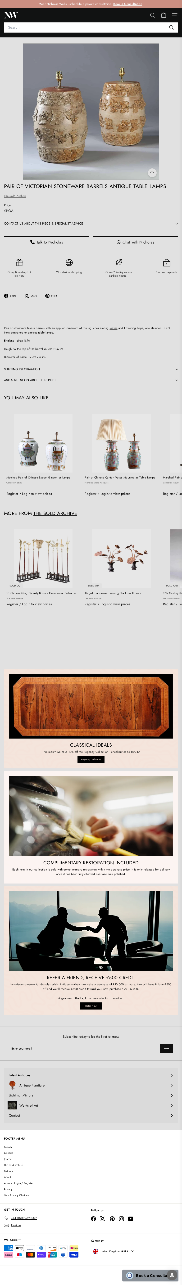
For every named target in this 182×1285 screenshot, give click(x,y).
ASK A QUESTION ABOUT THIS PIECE (30, 380)
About (7, 1177)
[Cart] (163, 15)
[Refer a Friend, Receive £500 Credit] (91, 931)
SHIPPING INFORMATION (22, 369)
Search (8, 1147)
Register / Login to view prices (29, 493)
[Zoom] (152, 172)
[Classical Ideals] (91, 706)
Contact (8, 1153)
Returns (8, 1171)
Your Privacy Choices (16, 1195)
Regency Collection (91, 759)
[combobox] (91, 27)
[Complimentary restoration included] (91, 816)
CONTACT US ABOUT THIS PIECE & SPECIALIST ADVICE (43, 223)
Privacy (8, 1189)
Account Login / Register (18, 1183)
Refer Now (91, 1006)
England (9, 340)
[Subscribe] (166, 1048)
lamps (49, 332)
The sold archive (13, 1165)
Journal (8, 1159)
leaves (114, 328)
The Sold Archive (15, 196)
